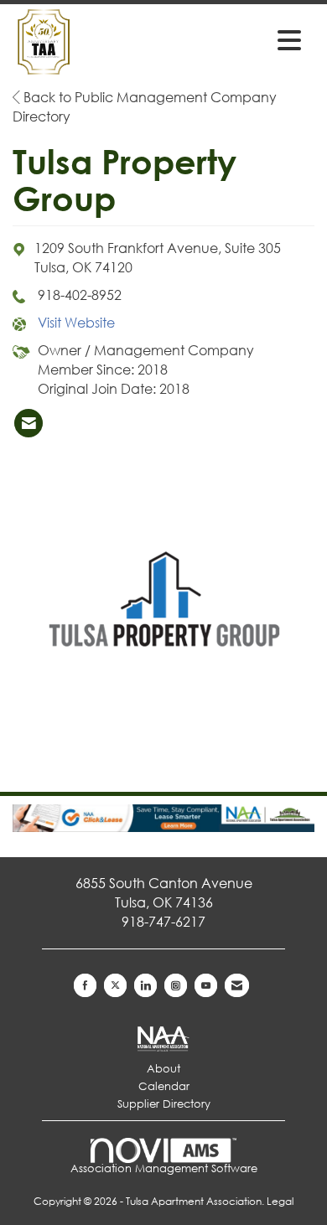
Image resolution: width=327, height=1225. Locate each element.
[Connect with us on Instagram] (175, 985)
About (163, 1069)
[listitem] (28, 423)
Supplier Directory (163, 1104)
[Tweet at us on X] (115, 985)
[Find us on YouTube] (206, 985)
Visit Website (76, 322)
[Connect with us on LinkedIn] (145, 985)
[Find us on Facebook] (85, 985)
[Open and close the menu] (245, 39)
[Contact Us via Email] (237, 985)
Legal (280, 1201)
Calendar (163, 1086)
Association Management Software (163, 1168)
